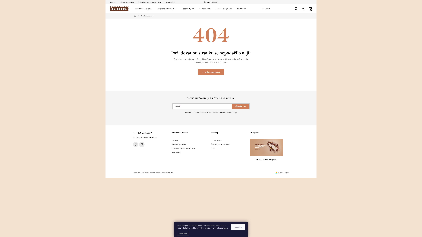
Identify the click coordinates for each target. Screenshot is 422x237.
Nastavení (183, 233)
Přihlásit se (240, 106)
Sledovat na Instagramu (268, 159)
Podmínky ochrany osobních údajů (150, 2)
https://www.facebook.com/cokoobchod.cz (135, 144)
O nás (213, 148)
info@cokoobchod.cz (147, 137)
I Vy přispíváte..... (216, 140)
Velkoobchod (170, 2)
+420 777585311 (144, 132)
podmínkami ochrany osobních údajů (223, 112)
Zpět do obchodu (212, 72)
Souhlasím (238, 227)
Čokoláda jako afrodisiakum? (220, 144)
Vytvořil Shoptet (283, 172)
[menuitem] (143, 8)
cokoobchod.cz (142, 144)
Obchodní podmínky (127, 2)
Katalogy (113, 2)
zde (225, 228)
